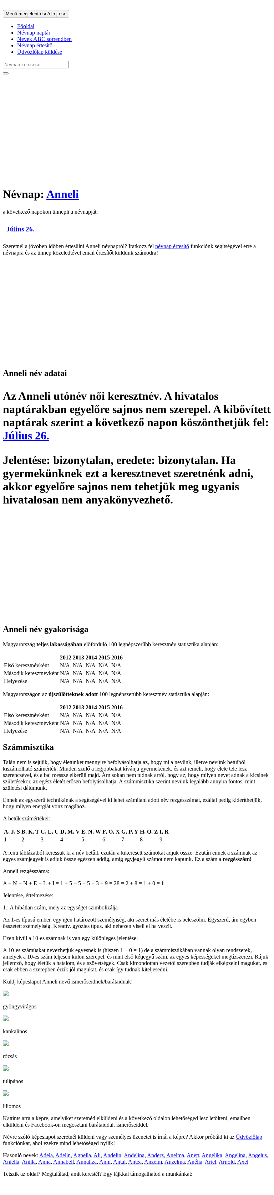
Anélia (194, 1162)
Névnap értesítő (34, 45)
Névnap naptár (33, 33)
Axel (242, 1162)
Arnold (227, 1162)
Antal (119, 1162)
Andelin (112, 1155)
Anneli (62, 194)
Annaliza (86, 1162)
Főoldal (25, 26)
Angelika (212, 1155)
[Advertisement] (137, 130)
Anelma (175, 1155)
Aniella (11, 1162)
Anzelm (153, 1162)
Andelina (134, 1155)
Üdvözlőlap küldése (39, 52)
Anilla (29, 1162)
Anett (193, 1155)
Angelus (257, 1155)
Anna (44, 1162)
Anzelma (174, 1162)
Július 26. (20, 229)
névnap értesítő (172, 246)
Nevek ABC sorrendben (44, 39)
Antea (135, 1162)
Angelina (235, 1155)
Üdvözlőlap (249, 1137)
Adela (46, 1155)
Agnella (82, 1155)
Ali (97, 1155)
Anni (105, 1162)
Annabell (63, 1162)
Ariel (210, 1162)
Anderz (155, 1155)
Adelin (63, 1155)
